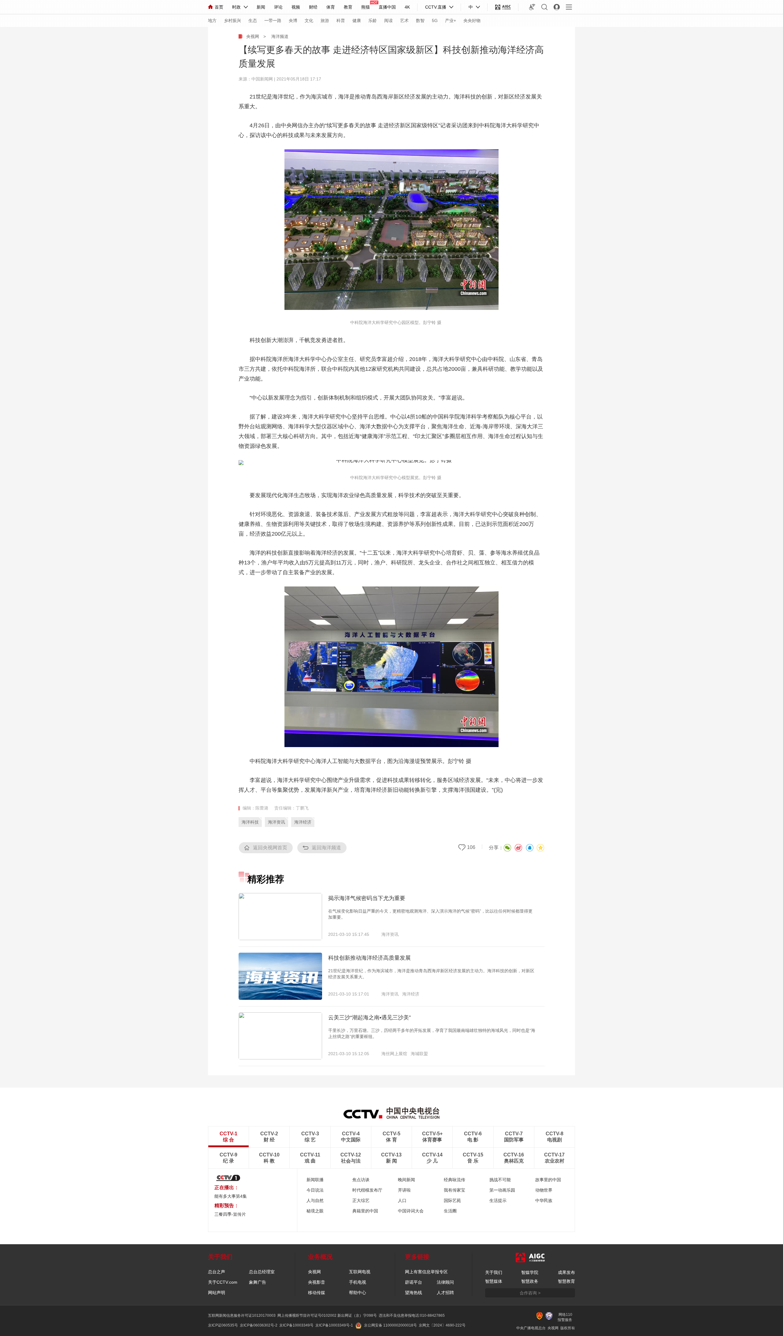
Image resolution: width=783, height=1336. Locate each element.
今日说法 (315, 1190)
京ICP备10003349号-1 (334, 1325)
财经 (313, 7)
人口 (402, 1200)
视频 (295, 7)
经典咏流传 (454, 1179)
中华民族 (543, 1200)
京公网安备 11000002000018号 (390, 1325)
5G (435, 20)
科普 (340, 20)
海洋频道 (279, 36)
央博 (293, 20)
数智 (420, 20)
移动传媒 (316, 1292)
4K (407, 7)
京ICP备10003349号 (296, 1325)
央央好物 (472, 20)
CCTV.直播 (435, 7)
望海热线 (413, 1292)
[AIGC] (503, 7)
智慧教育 (566, 1281)
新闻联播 (315, 1179)
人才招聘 (445, 1292)
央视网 (252, 36)
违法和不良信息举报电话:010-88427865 (412, 1315)
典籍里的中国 (365, 1210)
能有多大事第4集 (230, 1196)
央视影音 (316, 1282)
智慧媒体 (493, 1281)
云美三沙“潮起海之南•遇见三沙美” (369, 1017)
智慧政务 (529, 1281)
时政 (236, 7)
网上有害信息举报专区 (426, 1271)
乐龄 (372, 20)
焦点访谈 (360, 1179)
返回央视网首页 (270, 847)
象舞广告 (257, 1282)
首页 (219, 7)
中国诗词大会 (411, 1210)
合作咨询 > (530, 1292)
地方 (212, 20)
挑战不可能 (500, 1179)
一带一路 (272, 20)
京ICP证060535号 (223, 1325)
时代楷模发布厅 (367, 1190)
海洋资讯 (276, 822)
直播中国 (387, 7)
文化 (309, 20)
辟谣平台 (413, 1282)
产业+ (450, 20)
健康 (356, 20)
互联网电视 (359, 1271)
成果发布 (566, 1272)
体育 (330, 7)
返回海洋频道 (326, 847)
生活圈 (450, 1210)
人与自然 (315, 1200)
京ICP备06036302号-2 (258, 1325)
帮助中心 (357, 1292)
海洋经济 (302, 822)
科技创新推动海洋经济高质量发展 (369, 958)
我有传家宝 (454, 1190)
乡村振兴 (232, 20)
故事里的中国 (548, 1179)
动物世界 (543, 1190)
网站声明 (216, 1292)
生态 (252, 20)
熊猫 (365, 7)
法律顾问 (445, 1282)
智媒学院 (529, 1272)
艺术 (404, 20)
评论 (278, 7)
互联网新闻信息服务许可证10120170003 (242, 1315)
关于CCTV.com (222, 1282)
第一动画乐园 (502, 1190)
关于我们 (493, 1272)
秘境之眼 (315, 1210)
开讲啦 (404, 1190)
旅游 (325, 20)
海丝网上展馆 (394, 1053)
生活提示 (498, 1200)
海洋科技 (250, 822)
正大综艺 (360, 1200)
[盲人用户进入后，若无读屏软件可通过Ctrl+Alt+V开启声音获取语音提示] (532, 7)
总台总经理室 (262, 1271)
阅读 (388, 20)
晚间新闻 (406, 1179)
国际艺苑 (452, 1200)
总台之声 (216, 1271)
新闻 (261, 7)
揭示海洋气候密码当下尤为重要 (366, 898)
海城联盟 (419, 1053)
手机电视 (357, 1282)
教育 (348, 7)
